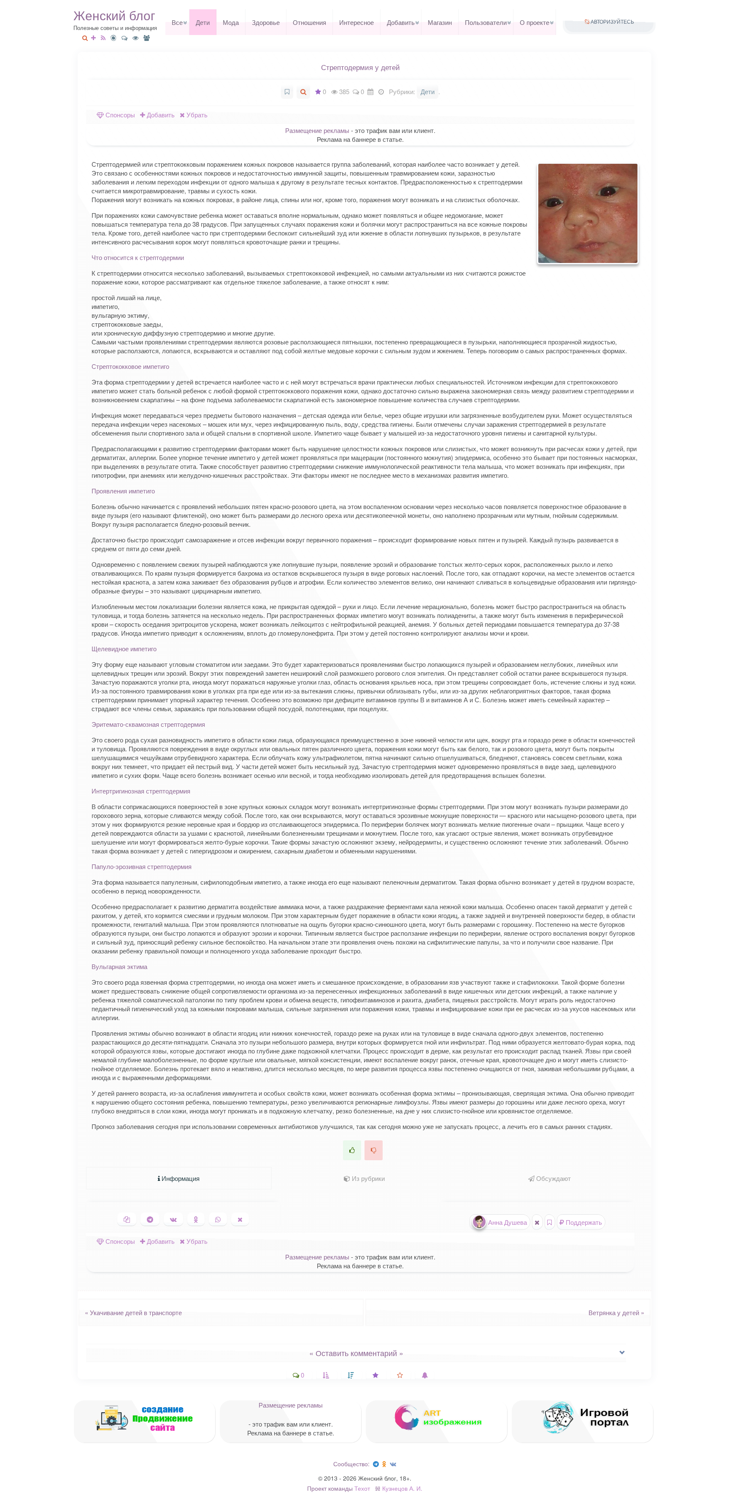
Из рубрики (367, 1178)
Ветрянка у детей (619, 1312)
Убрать (196, 114)
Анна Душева (506, 1222)
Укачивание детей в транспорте (131, 1312)
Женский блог (114, 15)
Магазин (440, 22)
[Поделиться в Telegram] (150, 1219)
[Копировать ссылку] (127, 1219)
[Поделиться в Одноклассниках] (196, 1219)
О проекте (534, 22)
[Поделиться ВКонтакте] (173, 1219)
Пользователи (486, 22)
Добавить (401, 22)
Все (177, 22)
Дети (203, 22)
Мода (231, 22)
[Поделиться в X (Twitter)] (240, 1219)
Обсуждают (553, 1178)
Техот (362, 1488)
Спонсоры (119, 114)
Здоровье (266, 22)
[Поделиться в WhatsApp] (218, 1219)
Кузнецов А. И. (402, 1488)
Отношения (309, 22)
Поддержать (583, 1222)
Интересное (356, 22)
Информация (180, 1178)
